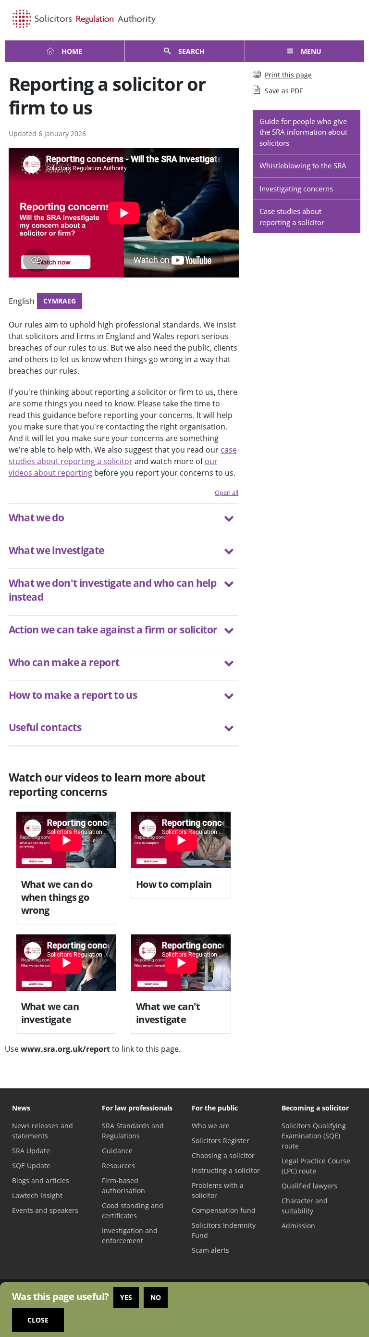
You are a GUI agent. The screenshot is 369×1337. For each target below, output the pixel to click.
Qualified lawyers (309, 1185)
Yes (126, 1297)
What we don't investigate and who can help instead (113, 590)
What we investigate (56, 550)
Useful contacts (45, 727)
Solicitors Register (220, 1140)
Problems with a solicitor (218, 1190)
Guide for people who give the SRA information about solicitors (303, 132)
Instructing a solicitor (226, 1170)
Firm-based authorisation (123, 1185)
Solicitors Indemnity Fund (224, 1230)
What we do (36, 517)
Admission (298, 1225)
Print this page (288, 74)
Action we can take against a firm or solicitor (113, 629)
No (155, 1297)
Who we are (211, 1125)
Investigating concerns (296, 188)
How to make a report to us (73, 695)
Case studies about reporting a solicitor (291, 216)
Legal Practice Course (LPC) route (316, 1165)
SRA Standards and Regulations (133, 1130)
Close (38, 1319)
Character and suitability (305, 1205)
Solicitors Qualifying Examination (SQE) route (314, 1135)
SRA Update (31, 1150)
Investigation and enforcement (130, 1235)
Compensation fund (224, 1210)
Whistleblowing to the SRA (302, 165)
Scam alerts (210, 1250)
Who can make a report (64, 662)
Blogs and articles (40, 1180)
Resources (118, 1165)
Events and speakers (45, 1210)
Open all (226, 492)
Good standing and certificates (132, 1210)
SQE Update (31, 1165)
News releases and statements (42, 1130)
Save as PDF (284, 90)
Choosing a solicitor (223, 1155)
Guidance (117, 1150)
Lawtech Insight (37, 1195)
